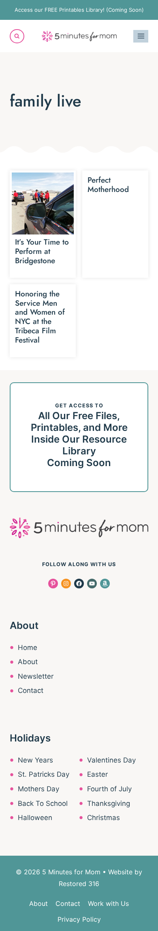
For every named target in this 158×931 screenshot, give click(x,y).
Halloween (35, 818)
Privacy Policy (79, 919)
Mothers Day (38, 789)
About (28, 662)
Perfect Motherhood (108, 185)
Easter (97, 774)
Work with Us (108, 903)
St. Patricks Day (43, 774)
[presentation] (43, 203)
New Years (35, 760)
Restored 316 (79, 884)
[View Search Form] (17, 36)
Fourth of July (109, 789)
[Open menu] (140, 36)
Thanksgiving (108, 803)
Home (27, 647)
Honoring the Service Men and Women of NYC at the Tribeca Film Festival (40, 316)
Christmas (103, 818)
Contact (30, 690)
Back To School (43, 803)
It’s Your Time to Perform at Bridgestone (42, 251)
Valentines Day (111, 760)
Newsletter (35, 676)
